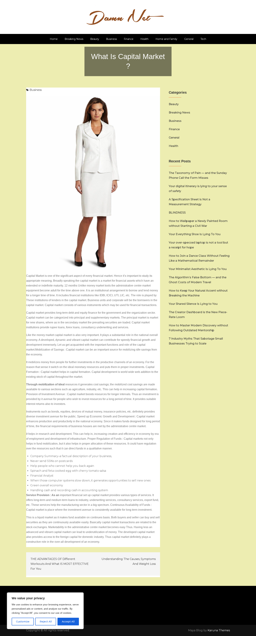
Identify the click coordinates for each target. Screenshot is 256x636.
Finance (128, 39)
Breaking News (74, 39)
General (188, 39)
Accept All (68, 621)
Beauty (94, 39)
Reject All (46, 621)
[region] (45, 610)
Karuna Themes (219, 630)
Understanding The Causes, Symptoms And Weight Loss (129, 561)
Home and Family (166, 39)
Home (54, 39)
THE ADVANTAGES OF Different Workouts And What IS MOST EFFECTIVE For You (59, 563)
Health (144, 39)
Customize (22, 621)
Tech (203, 39)
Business (111, 39)
